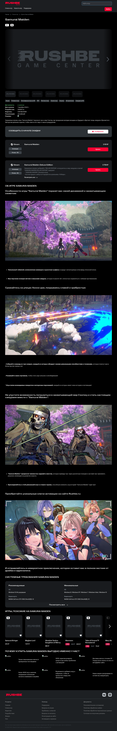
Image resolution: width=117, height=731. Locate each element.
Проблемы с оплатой (48, 711)
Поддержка (45, 705)
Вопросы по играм (48, 708)
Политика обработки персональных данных (98, 711)
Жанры (7, 716)
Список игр (15, 14)
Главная (7, 14)
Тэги (6, 719)
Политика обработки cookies (93, 708)
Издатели (8, 711)
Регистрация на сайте (49, 716)
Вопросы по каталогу (49, 713)
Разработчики (9, 713)
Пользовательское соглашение (94, 705)
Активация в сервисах (49, 719)
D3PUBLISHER (22, 112)
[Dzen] (110, 695)
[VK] (104, 695)
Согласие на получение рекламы (94, 713)
